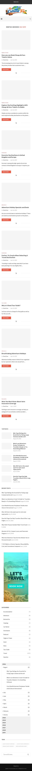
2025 (4, 718)
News (16, 645)
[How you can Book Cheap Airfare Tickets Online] (16, 40)
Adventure (16, 615)
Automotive (16, 619)
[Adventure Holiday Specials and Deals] (16, 192)
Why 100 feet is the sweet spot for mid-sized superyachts (21, 467)
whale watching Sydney (21, 746)
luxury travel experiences (23, 743)
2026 (4, 664)
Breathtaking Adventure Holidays (14, 353)
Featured (16, 634)
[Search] (30, 18)
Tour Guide (16, 649)
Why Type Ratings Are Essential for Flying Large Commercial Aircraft (21, 435)
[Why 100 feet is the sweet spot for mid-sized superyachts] (6, 468)
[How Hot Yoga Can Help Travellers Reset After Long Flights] (6, 479)
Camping (16, 623)
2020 (4, 730)
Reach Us (16, 1)
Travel (16, 653)
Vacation (16, 657)
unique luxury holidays (8, 746)
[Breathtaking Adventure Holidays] (16, 338)
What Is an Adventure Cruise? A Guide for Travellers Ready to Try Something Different (20, 446)
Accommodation (16, 611)
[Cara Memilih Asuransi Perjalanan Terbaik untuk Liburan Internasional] (6, 458)
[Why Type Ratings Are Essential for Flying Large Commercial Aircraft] (6, 435)
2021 (3, 727)
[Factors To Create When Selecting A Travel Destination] (16, 240)
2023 (4, 722)
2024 (4, 720)
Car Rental (16, 627)
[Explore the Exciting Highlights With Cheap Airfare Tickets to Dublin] (16, 90)
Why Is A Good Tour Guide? (11, 305)
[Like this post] (12, 73)
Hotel (16, 642)
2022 (4, 725)
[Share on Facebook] (14, 73)
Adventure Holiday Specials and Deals (15, 207)
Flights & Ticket (16, 638)
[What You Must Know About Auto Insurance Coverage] (16, 386)
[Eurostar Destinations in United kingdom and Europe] (16, 140)
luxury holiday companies (8, 743)
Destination (16, 630)
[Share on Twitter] (16, 73)
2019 (3, 732)
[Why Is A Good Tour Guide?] (16, 290)
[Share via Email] (19, 73)
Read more (6, 69)
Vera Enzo (5, 60)
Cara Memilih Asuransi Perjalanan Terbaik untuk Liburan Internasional (20, 457)
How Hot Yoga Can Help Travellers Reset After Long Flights (21, 478)
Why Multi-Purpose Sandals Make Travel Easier (15, 525)
